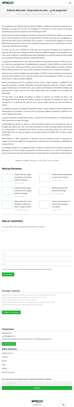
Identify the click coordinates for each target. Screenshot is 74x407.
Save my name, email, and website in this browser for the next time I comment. (28, 269)
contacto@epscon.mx (8, 336)
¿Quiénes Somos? (7, 353)
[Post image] (7, 177)
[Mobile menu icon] (70, 3)
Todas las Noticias (11, 312)
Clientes (4, 361)
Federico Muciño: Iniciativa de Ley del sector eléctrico (62, 176)
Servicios (5, 357)
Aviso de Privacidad (8, 372)
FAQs (3, 365)
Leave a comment (53, 160)
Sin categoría (25, 160)
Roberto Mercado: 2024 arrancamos (13, 300)
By (34, 160)
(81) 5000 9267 (7, 333)
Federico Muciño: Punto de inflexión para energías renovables (61, 204)
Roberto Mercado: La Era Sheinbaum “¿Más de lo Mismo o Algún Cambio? (22, 204)
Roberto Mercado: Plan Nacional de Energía (60, 189)
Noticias (4, 369)
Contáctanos (8, 344)
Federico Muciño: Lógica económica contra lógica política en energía (23, 177)
